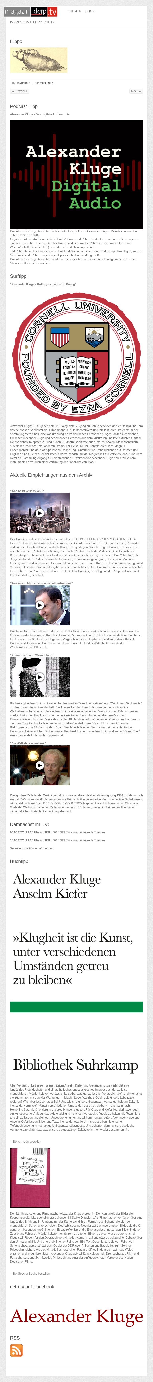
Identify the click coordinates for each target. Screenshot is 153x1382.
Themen (74, 11)
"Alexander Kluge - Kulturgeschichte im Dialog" (43, 284)
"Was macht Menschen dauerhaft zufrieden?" (41, 583)
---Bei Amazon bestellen (25, 1141)
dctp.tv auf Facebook (32, 1286)
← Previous (19, 91)
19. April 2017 (44, 82)
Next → (136, 91)
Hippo (16, 41)
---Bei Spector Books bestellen (30, 1273)
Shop (90, 11)
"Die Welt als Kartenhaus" (28, 743)
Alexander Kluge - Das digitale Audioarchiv (40, 114)
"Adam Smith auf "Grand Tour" (31, 655)
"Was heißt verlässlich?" (27, 491)
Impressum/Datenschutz (32, 22)
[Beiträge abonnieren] (16, 1346)
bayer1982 (23, 82)
